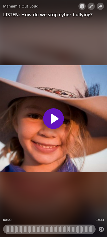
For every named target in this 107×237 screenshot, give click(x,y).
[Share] (100, 6)
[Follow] (91, 6)
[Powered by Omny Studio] (101, 229)
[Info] (82, 6)
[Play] (53, 118)
